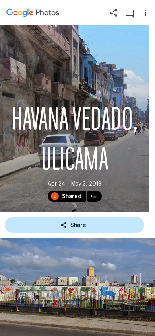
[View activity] (130, 13)
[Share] (114, 13)
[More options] (145, 13)
